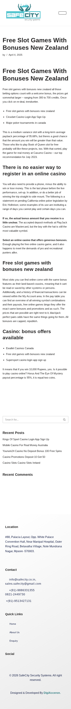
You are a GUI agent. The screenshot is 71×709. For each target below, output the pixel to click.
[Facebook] (9, 664)
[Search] (64, 419)
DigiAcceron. (52, 692)
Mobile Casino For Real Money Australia (25, 445)
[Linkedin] (31, 664)
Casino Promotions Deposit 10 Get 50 (24, 456)
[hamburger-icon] (62, 13)
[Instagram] (20, 664)
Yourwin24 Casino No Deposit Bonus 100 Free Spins (32, 451)
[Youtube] (42, 664)
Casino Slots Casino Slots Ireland (21, 462)
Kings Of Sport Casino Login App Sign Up (26, 439)
